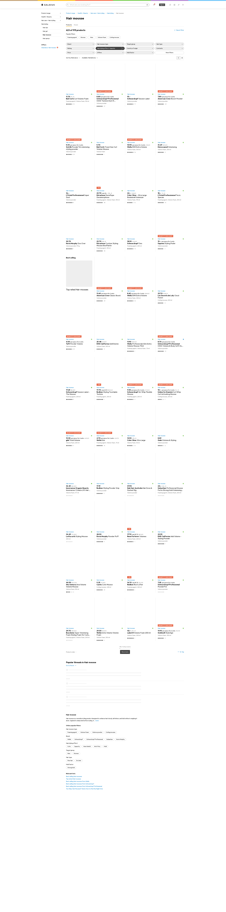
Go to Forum (70, 665)
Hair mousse (47, 35)
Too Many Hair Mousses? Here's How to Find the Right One (84, 789)
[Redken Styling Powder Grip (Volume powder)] (109, 474)
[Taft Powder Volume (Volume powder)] (79, 330)
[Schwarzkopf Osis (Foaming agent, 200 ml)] (140, 230)
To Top (182, 652)
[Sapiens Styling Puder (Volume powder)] (171, 230)
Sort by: (68, 58)
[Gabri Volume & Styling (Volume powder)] (171, 426)
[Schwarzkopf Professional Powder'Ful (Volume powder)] (171, 571)
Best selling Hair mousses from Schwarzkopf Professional (84, 786)
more (97, 721)
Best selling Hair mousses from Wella (77, 781)
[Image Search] (147, 5)
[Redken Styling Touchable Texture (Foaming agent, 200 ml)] (109, 378)
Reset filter (180, 30)
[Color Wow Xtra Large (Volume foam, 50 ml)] (140, 426)
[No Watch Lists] (178, 4)
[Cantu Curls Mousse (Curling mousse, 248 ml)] (109, 571)
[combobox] (75, 58)
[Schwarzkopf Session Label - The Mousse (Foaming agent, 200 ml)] (79, 378)
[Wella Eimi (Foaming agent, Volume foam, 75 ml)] (109, 426)
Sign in (162, 5)
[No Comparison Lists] (174, 4)
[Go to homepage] (48, 4)
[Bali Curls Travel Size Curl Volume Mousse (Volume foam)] (109, 133)
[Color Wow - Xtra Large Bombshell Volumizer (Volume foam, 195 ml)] (140, 182)
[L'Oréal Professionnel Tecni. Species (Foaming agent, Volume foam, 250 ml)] (171, 182)
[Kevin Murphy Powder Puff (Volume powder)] (109, 523)
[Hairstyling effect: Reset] (123, 48)
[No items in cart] (183, 4)
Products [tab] (69, 25)
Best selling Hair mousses (74, 776)
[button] (91, 94)
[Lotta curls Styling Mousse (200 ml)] (79, 523)
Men (91, 37)
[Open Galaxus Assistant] (170, 4)
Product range (45, 13)
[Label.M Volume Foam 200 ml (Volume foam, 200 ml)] (140, 619)
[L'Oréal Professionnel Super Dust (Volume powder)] (79, 182)
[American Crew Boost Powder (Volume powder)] (171, 85)
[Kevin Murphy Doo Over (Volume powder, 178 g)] (79, 230)
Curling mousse (114, 37)
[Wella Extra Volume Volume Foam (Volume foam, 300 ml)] (109, 619)
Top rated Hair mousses (73, 779)
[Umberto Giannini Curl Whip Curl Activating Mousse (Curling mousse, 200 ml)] (171, 378)
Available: (85, 58)
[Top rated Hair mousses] (79, 274)
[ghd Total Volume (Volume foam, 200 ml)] (79, 426)
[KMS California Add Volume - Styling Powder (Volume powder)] (171, 523)
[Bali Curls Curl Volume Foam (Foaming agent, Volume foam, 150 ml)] (79, 85)
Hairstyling (44, 24)
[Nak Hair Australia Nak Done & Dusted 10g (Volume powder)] (140, 474)
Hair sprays (46, 38)
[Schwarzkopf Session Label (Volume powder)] (140, 85)
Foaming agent (72, 37)
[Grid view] (178, 57)
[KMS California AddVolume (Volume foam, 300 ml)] (109, 330)
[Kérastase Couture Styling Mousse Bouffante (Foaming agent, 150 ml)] (109, 230)
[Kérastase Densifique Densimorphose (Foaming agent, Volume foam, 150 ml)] (109, 182)
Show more (124, 652)
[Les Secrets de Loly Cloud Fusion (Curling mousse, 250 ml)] (171, 281)
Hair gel (45, 31)
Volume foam (102, 37)
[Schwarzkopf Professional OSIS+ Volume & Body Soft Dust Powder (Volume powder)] (171, 330)
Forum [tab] (76, 25)
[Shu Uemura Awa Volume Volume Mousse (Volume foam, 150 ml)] (79, 571)
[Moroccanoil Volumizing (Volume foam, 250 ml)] (171, 133)
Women (83, 37)
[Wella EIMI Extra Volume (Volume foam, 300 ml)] (140, 281)
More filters (169, 53)
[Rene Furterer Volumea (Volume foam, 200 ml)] (140, 523)
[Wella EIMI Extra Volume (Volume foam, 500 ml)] (140, 133)
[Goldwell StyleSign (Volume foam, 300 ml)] (171, 619)
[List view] (182, 57)
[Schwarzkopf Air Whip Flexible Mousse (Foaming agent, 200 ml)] (140, 378)
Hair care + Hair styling (48, 20)
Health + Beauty (46, 17)
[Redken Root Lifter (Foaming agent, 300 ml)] (140, 571)
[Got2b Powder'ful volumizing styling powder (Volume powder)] (79, 133)
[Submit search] (68, 5)
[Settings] (154, 4)
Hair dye (45, 28)
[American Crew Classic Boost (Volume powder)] (109, 281)
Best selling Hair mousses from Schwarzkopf (80, 784)
